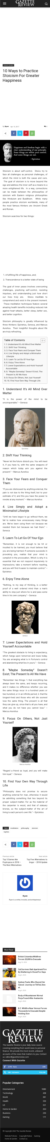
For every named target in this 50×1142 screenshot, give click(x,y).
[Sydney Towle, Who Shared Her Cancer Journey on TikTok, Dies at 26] (9, 985)
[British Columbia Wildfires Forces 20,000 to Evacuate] (9, 960)
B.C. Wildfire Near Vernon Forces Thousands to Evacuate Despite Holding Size (32, 1011)
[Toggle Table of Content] (42, 340)
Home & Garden (8, 65)
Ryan (7, 126)
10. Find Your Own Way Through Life (23, 381)
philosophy (25, 828)
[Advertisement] (25, 34)
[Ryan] (25, 883)
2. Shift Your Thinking (16, 347)
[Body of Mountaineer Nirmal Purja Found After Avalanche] (9, 999)
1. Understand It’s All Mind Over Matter (23, 344)
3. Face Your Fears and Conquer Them (23, 350)
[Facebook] (13, 133)
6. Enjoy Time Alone (15, 362)
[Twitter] (20, 133)
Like (43, 1067)
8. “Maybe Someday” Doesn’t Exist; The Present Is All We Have (24, 373)
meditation (14, 828)
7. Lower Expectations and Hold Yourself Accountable (24, 367)
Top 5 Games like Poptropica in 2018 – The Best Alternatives (12, 862)
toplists (6, 832)
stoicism (35, 828)
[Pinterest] (26, 133)
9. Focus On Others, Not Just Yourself (23, 377)
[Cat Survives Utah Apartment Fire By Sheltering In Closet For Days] (9, 972)
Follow (42, 1072)
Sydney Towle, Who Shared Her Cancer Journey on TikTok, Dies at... (31, 985)
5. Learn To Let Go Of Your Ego (20, 359)
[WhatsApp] (32, 133)
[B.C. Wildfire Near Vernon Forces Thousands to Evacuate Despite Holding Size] (9, 1011)
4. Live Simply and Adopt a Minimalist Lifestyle (23, 354)
